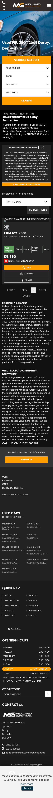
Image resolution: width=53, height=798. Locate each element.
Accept (27, 788)
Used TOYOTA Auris (10, 563)
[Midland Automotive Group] (17, 716)
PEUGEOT (24, 114)
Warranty (33, 606)
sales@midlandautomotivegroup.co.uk (25, 753)
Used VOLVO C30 (9, 572)
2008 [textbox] (9, 76)
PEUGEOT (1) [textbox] (13, 68)
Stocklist (33, 596)
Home (5, 114)
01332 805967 (12, 745)
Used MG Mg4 (32, 538)
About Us (9, 611)
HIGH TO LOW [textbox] (13, 201)
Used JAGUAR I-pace (11, 538)
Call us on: (20, 443)
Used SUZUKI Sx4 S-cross (36, 554)
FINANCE (28, 280)
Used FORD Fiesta (33, 527)
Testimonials (35, 611)
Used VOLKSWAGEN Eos (36, 563)
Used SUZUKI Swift (34, 551)
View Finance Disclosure (26, 184)
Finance (33, 601)
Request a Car (12, 601)
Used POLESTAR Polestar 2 (13, 551)
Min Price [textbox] (11, 84)
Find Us (32, 616)
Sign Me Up (26, 460)
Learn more (26, 784)
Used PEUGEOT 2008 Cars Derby (15, 494)
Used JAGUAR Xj (9, 541)
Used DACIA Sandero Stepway (11, 528)
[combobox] (26, 68)
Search (26, 101)
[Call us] (3, 3)
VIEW (28, 267)
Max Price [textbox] (12, 92)
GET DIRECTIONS (11, 689)
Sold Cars (10, 616)
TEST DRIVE (28, 274)
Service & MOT (12, 606)
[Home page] (26, 5)
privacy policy (37, 764)
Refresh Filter (38, 210)
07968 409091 (12, 749)
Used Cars (14, 114)
